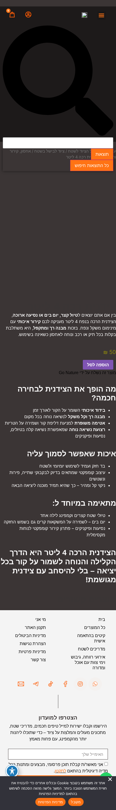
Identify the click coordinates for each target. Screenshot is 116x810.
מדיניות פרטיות (32, 651)
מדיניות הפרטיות (50, 802)
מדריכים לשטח (91, 649)
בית (101, 619)
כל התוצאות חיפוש (92, 165)
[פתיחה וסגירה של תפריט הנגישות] (12, 771)
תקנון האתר (35, 627)
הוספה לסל (98, 364)
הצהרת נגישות (33, 643)
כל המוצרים (94, 627)
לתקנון (60, 771)
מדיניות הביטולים (30, 635)
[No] (110, 779)
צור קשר (38, 659)
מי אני (40, 619)
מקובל (76, 802)
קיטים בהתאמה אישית (91, 638)
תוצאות (102, 154)
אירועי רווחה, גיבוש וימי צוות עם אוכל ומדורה (88, 662)
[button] (101, 15)
